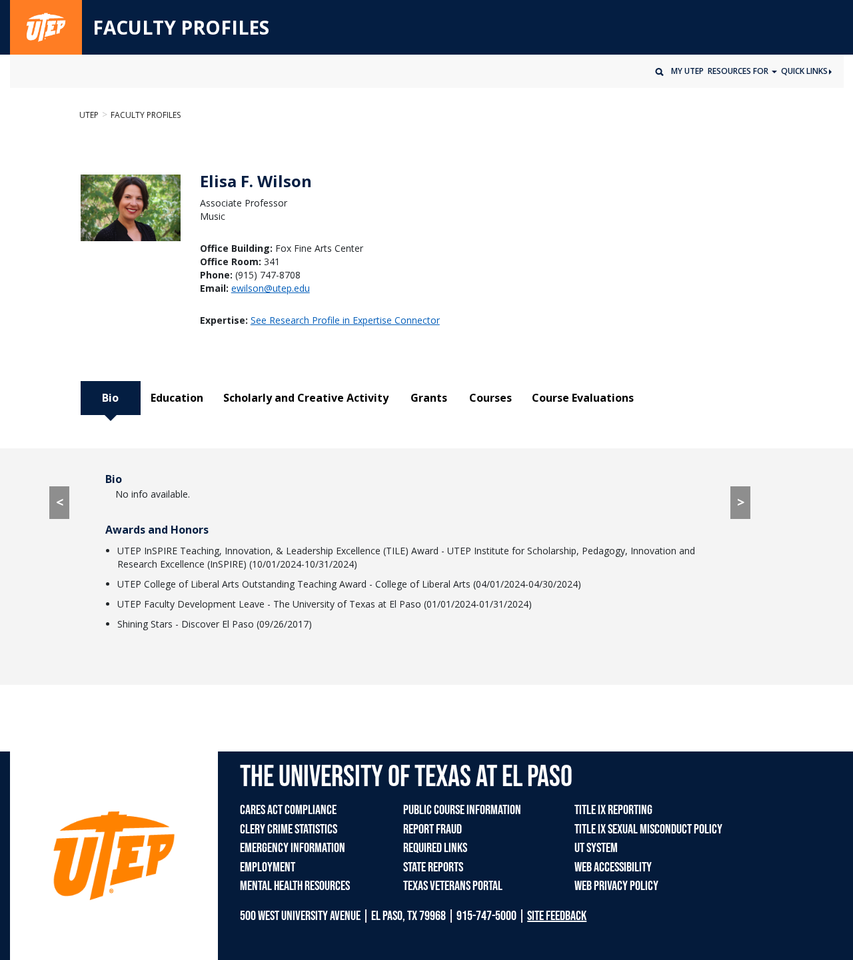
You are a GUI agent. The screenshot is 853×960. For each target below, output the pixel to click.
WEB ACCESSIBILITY (613, 867)
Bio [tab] (110, 397)
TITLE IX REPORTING (613, 810)
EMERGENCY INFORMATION (292, 848)
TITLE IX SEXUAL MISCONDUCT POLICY (648, 829)
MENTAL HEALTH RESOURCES (295, 886)
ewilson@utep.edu (270, 288)
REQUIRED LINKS (435, 848)
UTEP (89, 115)
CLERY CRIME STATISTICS (288, 829)
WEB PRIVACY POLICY (616, 886)
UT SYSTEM (596, 848)
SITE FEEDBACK (556, 916)
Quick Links (804, 71)
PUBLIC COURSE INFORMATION (462, 810)
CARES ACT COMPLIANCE (288, 810)
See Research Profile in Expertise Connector (345, 320)
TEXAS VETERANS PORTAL (452, 886)
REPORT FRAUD (432, 829)
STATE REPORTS (433, 867)
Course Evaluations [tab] (583, 397)
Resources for (739, 71)
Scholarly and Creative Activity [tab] (306, 397)
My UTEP (687, 71)
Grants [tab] (429, 397)
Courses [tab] (490, 397)
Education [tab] (177, 397)
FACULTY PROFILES (181, 28)
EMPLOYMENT (267, 867)
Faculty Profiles (146, 115)
